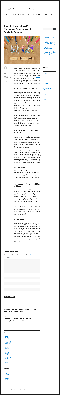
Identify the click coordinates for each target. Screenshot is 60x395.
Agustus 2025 (7, 343)
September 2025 (8, 342)
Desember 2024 (8, 353)
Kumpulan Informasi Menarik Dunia (19, 9)
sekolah (5, 81)
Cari (44, 26)
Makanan (47, 14)
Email (5, 281)
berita (6, 370)
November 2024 (8, 354)
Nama (5, 275)
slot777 (44, 99)
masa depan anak (7, 75)
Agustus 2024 (7, 358)
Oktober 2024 (7, 356)
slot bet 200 (45, 73)
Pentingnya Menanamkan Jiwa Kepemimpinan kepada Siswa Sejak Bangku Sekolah (49, 42)
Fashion (22, 14)
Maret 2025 (7, 349)
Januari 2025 (7, 352)
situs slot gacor (46, 107)
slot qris (44, 76)
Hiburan (35, 14)
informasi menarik (8, 377)
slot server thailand (46, 81)
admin (5, 70)
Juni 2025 (6, 346)
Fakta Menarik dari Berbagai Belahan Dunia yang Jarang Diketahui (49, 38)
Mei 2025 (6, 347)
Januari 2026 (7, 338)
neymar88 (38, 76)
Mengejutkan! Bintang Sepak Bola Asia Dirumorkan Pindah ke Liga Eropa (50, 46)
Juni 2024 (6, 361)
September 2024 (8, 357)
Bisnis (6, 372)
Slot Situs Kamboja (17, 17)
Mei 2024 (6, 362)
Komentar (7, 257)
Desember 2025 (8, 339)
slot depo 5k (45, 92)
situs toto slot (45, 83)
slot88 (44, 104)
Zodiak (52, 14)
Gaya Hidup (28, 14)
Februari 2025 (7, 351)
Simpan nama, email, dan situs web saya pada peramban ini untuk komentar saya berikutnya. (22, 293)
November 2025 (8, 341)
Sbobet (17, 14)
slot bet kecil (45, 94)
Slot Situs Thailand (28, 17)
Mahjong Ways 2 (8, 17)
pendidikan (6, 73)
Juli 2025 (6, 344)
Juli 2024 (6, 359)
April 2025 (7, 348)
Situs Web (6, 287)
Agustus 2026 (7, 335)
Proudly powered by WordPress (24, 389)
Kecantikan (41, 14)
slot (43, 85)
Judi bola (11, 14)
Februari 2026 (7, 337)
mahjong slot (45, 97)
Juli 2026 (6, 336)
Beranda (6, 14)
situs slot (44, 78)
